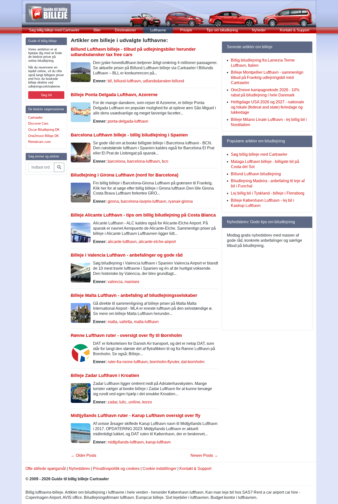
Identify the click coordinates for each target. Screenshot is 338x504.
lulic (122, 402)
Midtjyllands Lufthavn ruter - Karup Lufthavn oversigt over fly (135, 415)
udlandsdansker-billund (163, 81)
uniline (134, 402)
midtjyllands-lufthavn (126, 442)
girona (113, 201)
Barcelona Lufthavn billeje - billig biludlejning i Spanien (129, 134)
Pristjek (186, 30)
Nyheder (259, 30)
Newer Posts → (204, 455)
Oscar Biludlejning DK (44, 129)
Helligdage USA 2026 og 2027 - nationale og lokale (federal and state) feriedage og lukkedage (267, 107)
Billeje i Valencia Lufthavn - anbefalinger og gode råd (127, 255)
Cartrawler (35, 117)
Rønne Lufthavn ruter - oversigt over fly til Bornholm (126, 335)
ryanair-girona (180, 201)
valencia (115, 282)
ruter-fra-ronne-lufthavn (128, 362)
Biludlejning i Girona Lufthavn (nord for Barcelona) (124, 174)
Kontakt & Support (294, 30)
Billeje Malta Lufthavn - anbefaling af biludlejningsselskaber (134, 295)
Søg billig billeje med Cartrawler (54, 30)
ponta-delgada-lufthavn (128, 121)
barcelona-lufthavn (143, 161)
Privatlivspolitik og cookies (116, 468)
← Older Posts (83, 455)
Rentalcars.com (39, 142)
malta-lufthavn (146, 322)
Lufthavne (158, 30)
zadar (112, 402)
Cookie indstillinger (159, 468)
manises (131, 282)
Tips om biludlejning (222, 30)
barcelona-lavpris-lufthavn (143, 201)
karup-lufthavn (158, 442)
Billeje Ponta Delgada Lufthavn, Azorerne (114, 94)
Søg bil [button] (46, 95)
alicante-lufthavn (122, 242)
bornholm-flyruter (164, 362)
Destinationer (125, 30)
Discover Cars (38, 123)
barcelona (116, 161)
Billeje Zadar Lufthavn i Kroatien (105, 375)
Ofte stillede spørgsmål (45, 468)
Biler (97, 30)
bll (110, 81)
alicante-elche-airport (157, 242)
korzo (147, 402)
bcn (165, 161)
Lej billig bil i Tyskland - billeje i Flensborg (267, 193)
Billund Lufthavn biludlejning (256, 174)
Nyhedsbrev (79, 468)
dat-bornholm (192, 362)
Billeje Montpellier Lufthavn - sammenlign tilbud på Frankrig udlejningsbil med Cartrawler (267, 77)
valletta (125, 322)
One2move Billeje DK (43, 136)
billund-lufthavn (127, 81)
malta (112, 322)
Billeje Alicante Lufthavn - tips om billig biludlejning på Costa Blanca (143, 215)
